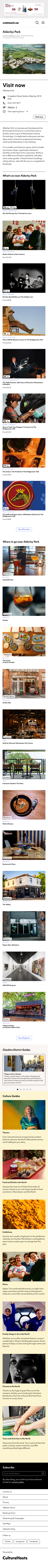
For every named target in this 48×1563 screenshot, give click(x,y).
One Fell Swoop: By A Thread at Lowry (17, 213)
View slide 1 (17, 1089)
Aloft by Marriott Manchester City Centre (18, 743)
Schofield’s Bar (8, 580)
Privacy (6, 1502)
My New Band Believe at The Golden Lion (18, 297)
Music (5, 1284)
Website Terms (9, 1507)
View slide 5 (30, 1089)
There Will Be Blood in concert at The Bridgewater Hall (23, 340)
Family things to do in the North (16, 1334)
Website (11, 107)
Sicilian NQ (7, 703)
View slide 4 (27, 1089)
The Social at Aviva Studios (9, 661)
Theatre (6, 1133)
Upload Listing (9, 1529)
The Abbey (7, 904)
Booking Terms (9, 1513)
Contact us (7, 1491)
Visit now (39, 117)
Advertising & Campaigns (13, 1518)
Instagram (20, 1541)
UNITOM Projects (9, 985)
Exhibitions (7, 1232)
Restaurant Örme (9, 864)
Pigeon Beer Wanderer (11, 945)
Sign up (42, 1475)
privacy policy (18, 1482)
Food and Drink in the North (15, 1182)
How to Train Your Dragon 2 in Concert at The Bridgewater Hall (19, 428)
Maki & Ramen (8, 824)
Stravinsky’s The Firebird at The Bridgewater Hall (21, 472)
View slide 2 (20, 1089)
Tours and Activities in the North (16, 1439)
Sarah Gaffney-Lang (11, 35)
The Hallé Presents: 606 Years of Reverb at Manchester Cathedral (23, 383)
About (5, 1497)
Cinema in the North (11, 1386)
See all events (24, 529)
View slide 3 (24, 1089)
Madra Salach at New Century (14, 254)
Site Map (6, 1523)
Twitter (8, 1541)
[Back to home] (11, 23)
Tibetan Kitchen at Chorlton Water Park (11, 1026)
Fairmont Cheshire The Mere (13, 783)
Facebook (33, 1541)
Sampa (5, 620)
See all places (24, 1038)
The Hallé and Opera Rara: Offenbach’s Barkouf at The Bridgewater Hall (23, 515)
